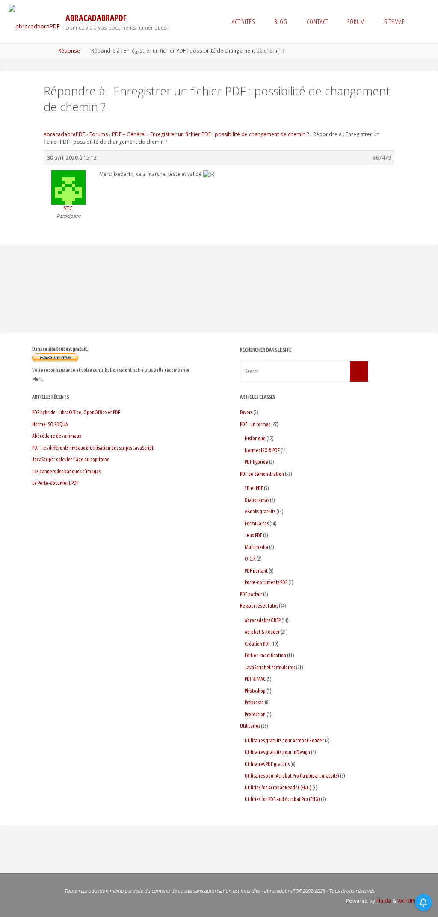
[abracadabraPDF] (34, 21)
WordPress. (411, 901)
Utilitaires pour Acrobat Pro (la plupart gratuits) (292, 775)
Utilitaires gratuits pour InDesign (277, 752)
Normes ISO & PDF (262, 450)
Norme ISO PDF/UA (50, 424)
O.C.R (250, 558)
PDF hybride (256, 462)
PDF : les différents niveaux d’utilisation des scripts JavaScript (93, 448)
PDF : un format (255, 424)
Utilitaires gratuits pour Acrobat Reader (284, 740)
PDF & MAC (255, 679)
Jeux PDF (253, 535)
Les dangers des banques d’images (66, 471)
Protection (255, 714)
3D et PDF (254, 488)
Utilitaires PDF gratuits (267, 764)
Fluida (383, 901)
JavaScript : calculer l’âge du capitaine (71, 459)
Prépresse (254, 702)
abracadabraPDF (96, 18)
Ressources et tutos (259, 605)
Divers (246, 412)
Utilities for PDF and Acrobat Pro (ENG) (282, 799)
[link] (421, 21)
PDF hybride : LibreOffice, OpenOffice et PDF (76, 412)
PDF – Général (129, 134)
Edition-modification (265, 655)
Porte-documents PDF (266, 582)
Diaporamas (257, 500)
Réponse (69, 50)
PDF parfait (251, 594)
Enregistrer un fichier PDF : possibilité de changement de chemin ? (229, 134)
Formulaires (257, 523)
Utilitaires (250, 726)
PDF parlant (256, 570)
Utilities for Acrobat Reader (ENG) (278, 787)
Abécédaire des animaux (56, 436)
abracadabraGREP (263, 620)
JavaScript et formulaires (270, 667)
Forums (98, 134)
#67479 (382, 157)
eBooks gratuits (260, 511)
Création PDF (257, 644)
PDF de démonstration (262, 474)
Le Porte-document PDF (55, 483)
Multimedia (256, 547)
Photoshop (255, 691)
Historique (255, 438)
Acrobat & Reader (262, 632)
